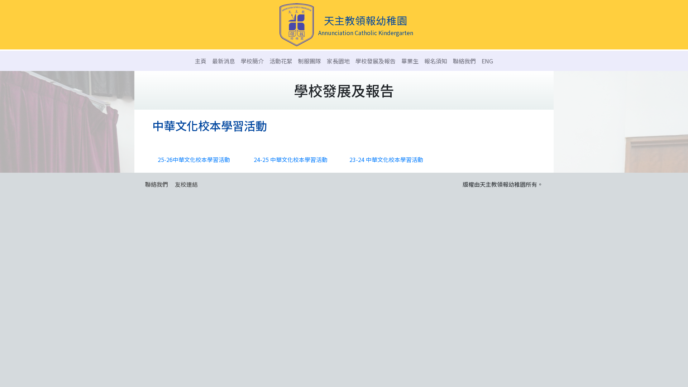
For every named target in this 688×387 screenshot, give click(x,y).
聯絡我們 (464, 61)
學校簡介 (252, 61)
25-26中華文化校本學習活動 (194, 159)
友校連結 (186, 184)
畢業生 (410, 61)
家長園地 (338, 61)
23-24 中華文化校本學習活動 (386, 159)
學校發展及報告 (375, 61)
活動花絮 (280, 61)
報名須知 (435, 61)
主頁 (200, 61)
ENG (487, 61)
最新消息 (223, 61)
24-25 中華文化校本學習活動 (291, 159)
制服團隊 (309, 61)
